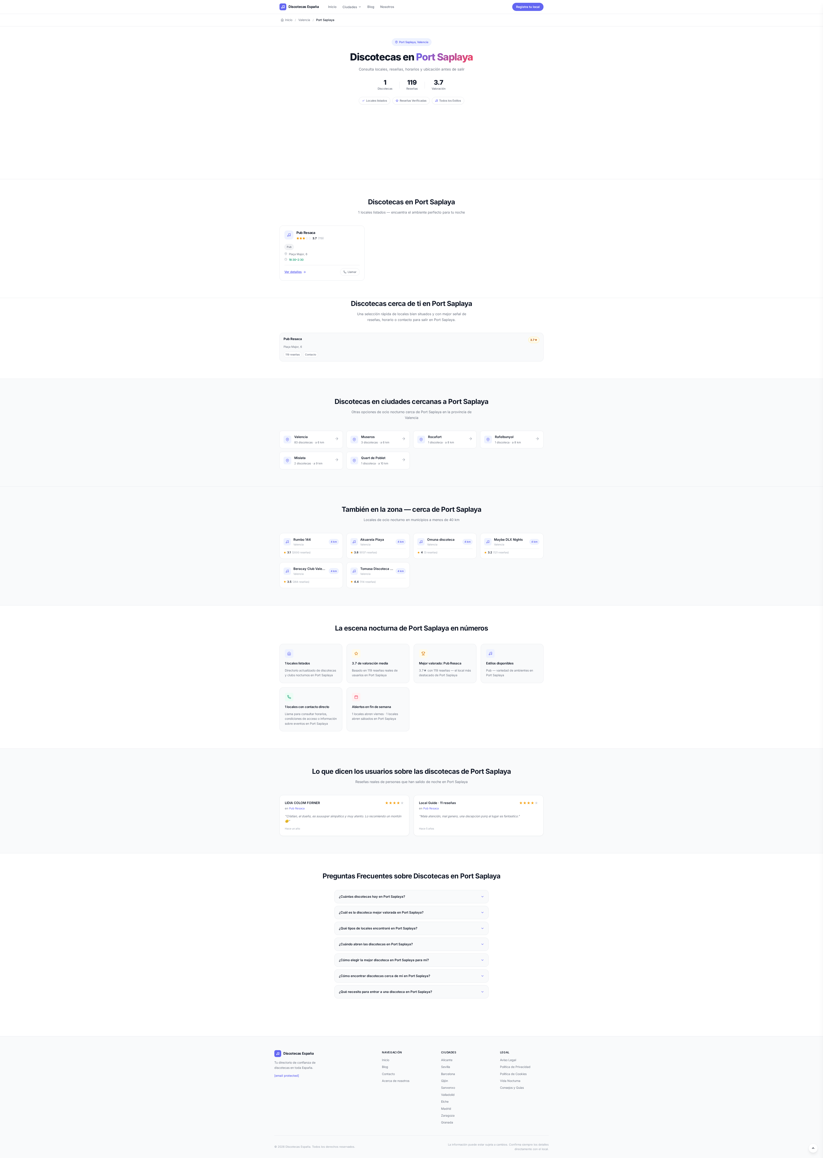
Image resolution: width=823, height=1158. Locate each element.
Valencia (304, 20)
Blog (370, 7)
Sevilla (445, 1067)
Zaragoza (448, 1115)
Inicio (332, 7)
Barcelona (448, 1074)
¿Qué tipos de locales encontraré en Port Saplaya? (378, 928)
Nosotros (387, 7)
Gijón (444, 1081)
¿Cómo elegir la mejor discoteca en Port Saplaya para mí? (384, 960)
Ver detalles (293, 272)
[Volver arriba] (813, 1148)
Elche (445, 1101)
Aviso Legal (508, 1060)
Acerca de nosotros (395, 1081)
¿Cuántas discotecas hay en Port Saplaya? (372, 896)
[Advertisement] (411, 137)
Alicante (446, 1060)
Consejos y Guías (512, 1087)
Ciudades (349, 7)
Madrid (446, 1108)
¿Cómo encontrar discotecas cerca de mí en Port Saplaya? (384, 976)
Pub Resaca (297, 808)
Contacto (388, 1074)
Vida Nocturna (510, 1081)
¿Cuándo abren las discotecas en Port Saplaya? (376, 944)
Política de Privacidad (515, 1067)
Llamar (352, 272)
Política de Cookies (513, 1074)
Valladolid (448, 1094)
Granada (447, 1122)
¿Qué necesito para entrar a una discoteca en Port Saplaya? (385, 992)
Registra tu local (528, 7)
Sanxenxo (448, 1087)
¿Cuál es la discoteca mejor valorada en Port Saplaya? (381, 912)
